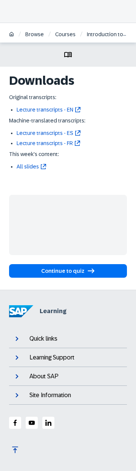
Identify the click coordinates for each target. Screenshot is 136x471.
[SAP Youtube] (32, 423)
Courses (65, 34)
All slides (28, 167)
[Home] (11, 35)
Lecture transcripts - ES (45, 133)
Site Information (50, 395)
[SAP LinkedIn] (48, 423)
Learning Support (51, 357)
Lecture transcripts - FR (45, 143)
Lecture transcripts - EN (45, 110)
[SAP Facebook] (15, 423)
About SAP (44, 376)
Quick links (43, 338)
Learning (53, 311)
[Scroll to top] (15, 450)
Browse (34, 34)
